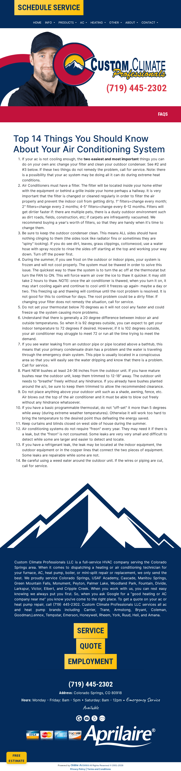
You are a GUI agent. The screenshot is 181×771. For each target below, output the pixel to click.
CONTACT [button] (148, 22)
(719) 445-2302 (136, 88)
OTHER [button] (114, 22)
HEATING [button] (97, 22)
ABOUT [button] (130, 22)
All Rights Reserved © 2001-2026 (106, 765)
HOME (37, 22)
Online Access (80, 765)
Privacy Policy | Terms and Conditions (90, 769)
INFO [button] (49, 22)
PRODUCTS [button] (66, 22)
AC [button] (82, 22)
